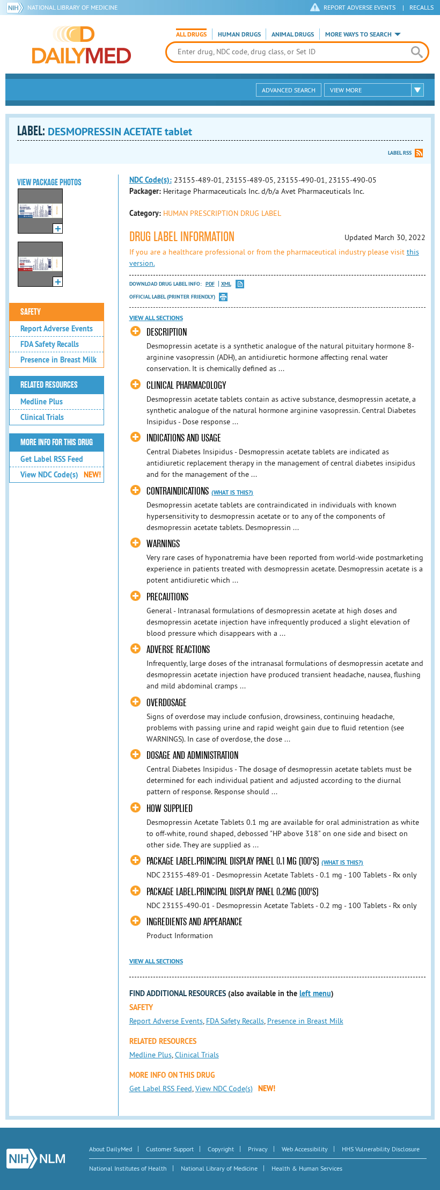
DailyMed (81, 44)
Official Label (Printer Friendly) (172, 296)
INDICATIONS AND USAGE (183, 438)
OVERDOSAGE (166, 702)
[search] (417, 52)
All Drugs (191, 34)
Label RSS (400, 152)
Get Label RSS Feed (51, 459)
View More (346, 90)
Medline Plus (41, 402)
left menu (315, 993)
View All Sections (156, 318)
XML (226, 284)
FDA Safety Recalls (49, 344)
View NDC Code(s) (60, 475)
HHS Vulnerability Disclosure (381, 1149)
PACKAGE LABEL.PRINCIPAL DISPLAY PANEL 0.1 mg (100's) (232, 861)
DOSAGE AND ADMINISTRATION (192, 755)
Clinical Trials (42, 417)
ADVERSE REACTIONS (178, 649)
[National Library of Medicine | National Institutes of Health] (35, 1159)
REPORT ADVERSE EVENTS (359, 7)
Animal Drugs (293, 34)
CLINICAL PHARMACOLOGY (186, 385)
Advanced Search (289, 90)
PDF (210, 284)
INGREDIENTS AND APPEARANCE (194, 922)
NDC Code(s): (150, 180)
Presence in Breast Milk (58, 360)
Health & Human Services (307, 1168)
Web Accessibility (305, 1149)
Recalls (421, 7)
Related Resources (49, 385)
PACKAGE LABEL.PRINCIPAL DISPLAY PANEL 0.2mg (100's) (232, 892)
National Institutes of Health (128, 1168)
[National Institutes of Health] (16, 7)
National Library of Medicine (72, 7)
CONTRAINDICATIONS (177, 491)
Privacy (258, 1149)
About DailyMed (110, 1149)
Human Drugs (239, 34)
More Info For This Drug (56, 442)
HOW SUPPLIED (169, 808)
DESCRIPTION (166, 332)
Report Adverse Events (56, 328)
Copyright (221, 1149)
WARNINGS (163, 544)
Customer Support (170, 1149)
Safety (30, 312)
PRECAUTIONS (167, 597)
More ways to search (358, 34)
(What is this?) (232, 492)
